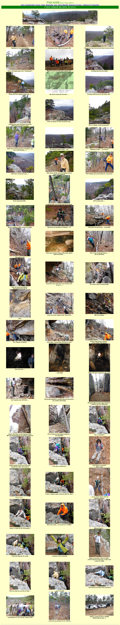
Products (79, 5)
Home (23, 5)
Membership (49, 5)
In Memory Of (87, 5)
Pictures (38, 5)
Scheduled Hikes (30, 5)
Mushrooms (72, 5)
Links (55, 5)
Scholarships (95, 5)
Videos (43, 5)
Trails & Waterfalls (63, 5)
